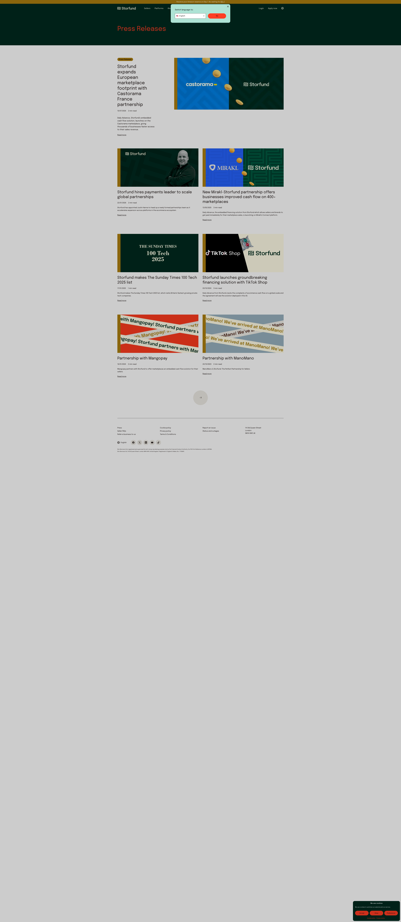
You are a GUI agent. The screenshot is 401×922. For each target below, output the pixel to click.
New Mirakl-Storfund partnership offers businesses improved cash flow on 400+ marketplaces (239, 197)
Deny (376, 913)
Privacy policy (380, 918)
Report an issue (209, 428)
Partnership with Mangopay (142, 358)
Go (217, 16)
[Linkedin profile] (145, 442)
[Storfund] (126, 8)
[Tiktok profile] (158, 442)
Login (261, 8)
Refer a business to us (126, 434)
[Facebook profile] (133, 442)
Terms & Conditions (168, 434)
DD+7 (223, 2)
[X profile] (139, 442)
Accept (361, 913)
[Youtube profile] (152, 442)
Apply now (272, 8)
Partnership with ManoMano (228, 358)
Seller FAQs (121, 431)
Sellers (147, 8)
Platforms (159, 8)
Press (119, 428)
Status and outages (211, 431)
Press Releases (125, 59)
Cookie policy (371, 918)
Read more (121, 135)
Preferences (391, 913)
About (170, 8)
